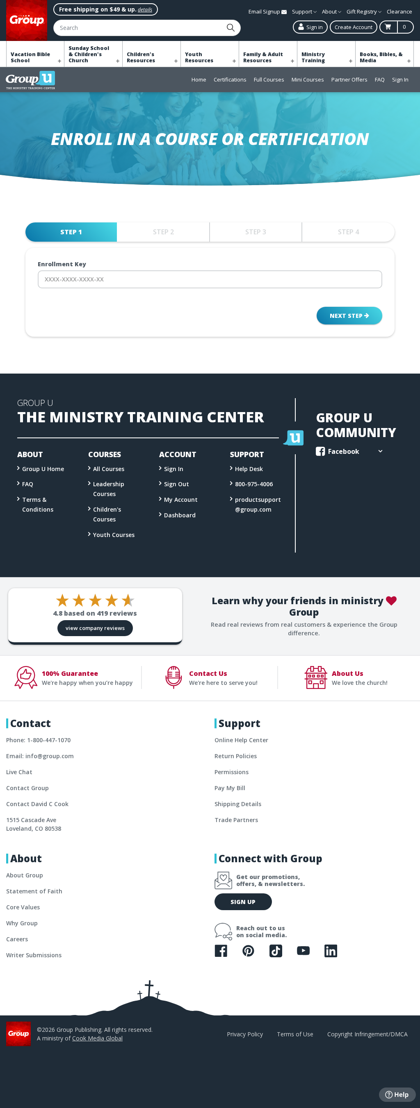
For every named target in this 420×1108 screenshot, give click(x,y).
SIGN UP (243, 902)
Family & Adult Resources (263, 57)
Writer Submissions (34, 955)
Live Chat (19, 772)
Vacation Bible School (30, 57)
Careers (17, 939)
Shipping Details (238, 804)
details (145, 9)
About (330, 11)
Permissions (232, 772)
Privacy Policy (245, 1034)
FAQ (380, 79)
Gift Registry (362, 11)
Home (199, 79)
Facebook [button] (342, 451)
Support (302, 11)
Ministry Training (313, 57)
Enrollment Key (62, 264)
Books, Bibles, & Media (381, 57)
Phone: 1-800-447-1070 (38, 740)
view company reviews (95, 628)
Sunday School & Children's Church (88, 54)
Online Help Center (241, 740)
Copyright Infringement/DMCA (367, 1034)
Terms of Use (295, 1034)
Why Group (22, 923)
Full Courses (269, 79)
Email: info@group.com (40, 756)
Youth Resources (199, 57)
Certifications (230, 79)
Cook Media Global (97, 1038)
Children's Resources (141, 57)
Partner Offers (349, 79)
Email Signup (265, 11)
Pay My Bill (230, 788)
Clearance (399, 11)
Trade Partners (236, 820)
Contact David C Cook (37, 804)
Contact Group (27, 788)
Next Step (347, 315)
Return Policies (236, 756)
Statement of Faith (34, 891)
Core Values (23, 907)
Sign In (400, 79)
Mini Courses (308, 79)
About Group (24, 875)
